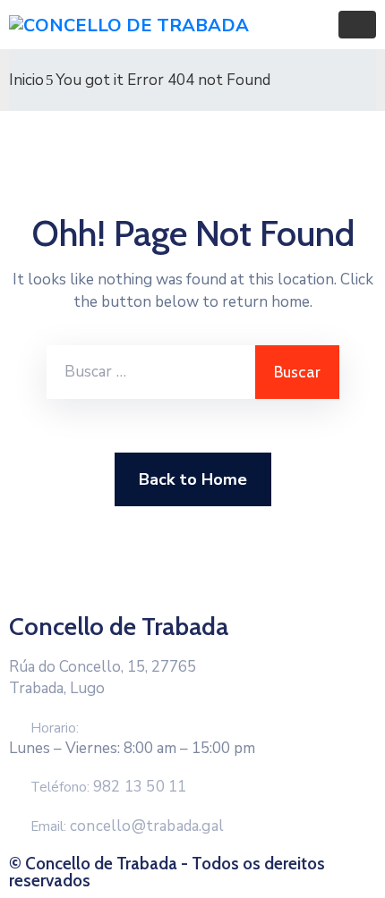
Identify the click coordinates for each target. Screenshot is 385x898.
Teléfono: (108, 787)
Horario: (54, 728)
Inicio (26, 80)
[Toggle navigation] (357, 24)
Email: (127, 826)
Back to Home (193, 479)
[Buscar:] (151, 372)
